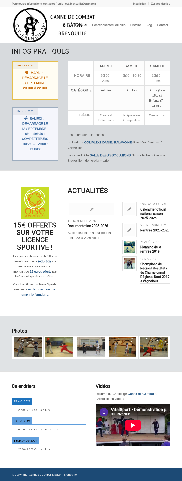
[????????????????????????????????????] (28, 347)
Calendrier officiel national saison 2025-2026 (153, 214)
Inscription (139, 3)
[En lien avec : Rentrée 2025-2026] (129, 230)
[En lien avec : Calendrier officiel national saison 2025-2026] (129, 209)
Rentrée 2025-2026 (154, 230)
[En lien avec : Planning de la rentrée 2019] (129, 247)
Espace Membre (160, 3)
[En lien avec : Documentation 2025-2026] (91, 209)
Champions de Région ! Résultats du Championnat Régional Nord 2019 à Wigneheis (154, 272)
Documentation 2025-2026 (88, 226)
